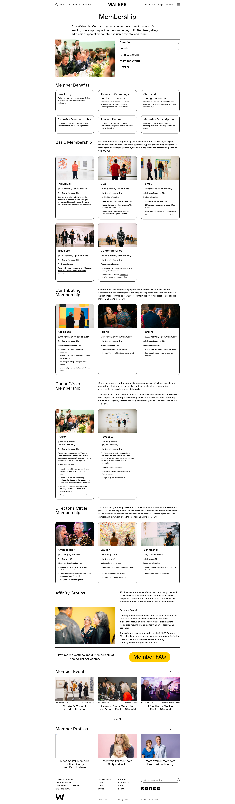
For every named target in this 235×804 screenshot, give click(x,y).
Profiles (125, 66)
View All (117, 719)
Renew (64, 193)
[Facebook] (150, 788)
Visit (75, 4)
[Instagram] (142, 788)
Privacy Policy (123, 800)
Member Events (130, 60)
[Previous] (171, 671)
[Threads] (146, 788)
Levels (124, 48)
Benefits (125, 42)
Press (101, 789)
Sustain (70, 193)
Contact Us (124, 783)
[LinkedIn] (158, 788)
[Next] (178, 671)
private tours (163, 215)
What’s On (65, 4)
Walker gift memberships (166, 211)
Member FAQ (149, 657)
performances (107, 277)
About (101, 783)
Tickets (169, 4)
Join (59, 193)
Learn (121, 789)
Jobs (100, 786)
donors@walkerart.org (155, 296)
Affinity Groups (130, 54)
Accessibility (104, 779)
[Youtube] (154, 788)
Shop (160, 4)
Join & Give (149, 4)
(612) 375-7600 (62, 789)
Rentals (122, 779)
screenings (124, 274)
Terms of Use (102, 800)
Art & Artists (85, 4)
